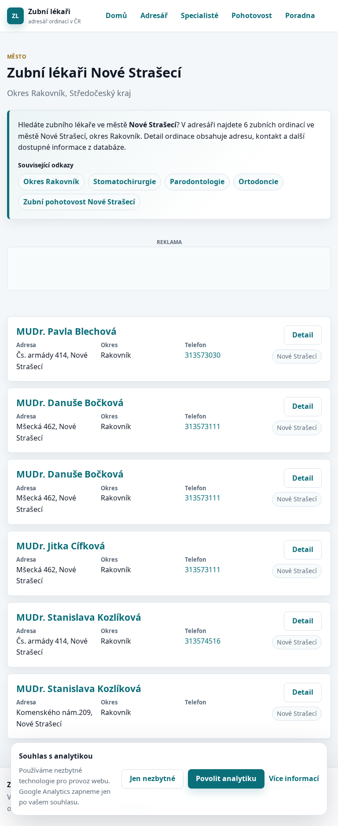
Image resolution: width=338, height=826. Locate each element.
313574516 (202, 641)
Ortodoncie (258, 181)
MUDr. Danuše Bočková (70, 402)
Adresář (154, 15)
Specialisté (199, 15)
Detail (302, 335)
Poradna (300, 15)
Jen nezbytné (152, 778)
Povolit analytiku (226, 778)
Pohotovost (251, 15)
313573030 (202, 355)
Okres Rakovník (51, 181)
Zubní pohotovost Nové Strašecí (79, 202)
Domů (116, 15)
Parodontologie (197, 181)
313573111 (202, 426)
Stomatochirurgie (124, 181)
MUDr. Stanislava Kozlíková (78, 617)
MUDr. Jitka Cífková (60, 546)
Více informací (294, 778)
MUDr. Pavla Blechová (66, 331)
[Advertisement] (169, 267)
